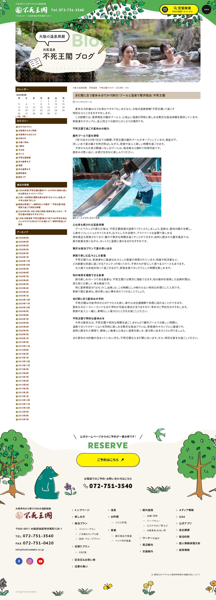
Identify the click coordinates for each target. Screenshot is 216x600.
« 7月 (18, 116)
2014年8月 (23, 350)
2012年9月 (23, 412)
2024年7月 (23, 319)
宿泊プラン (81, 523)
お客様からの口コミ (27, 134)
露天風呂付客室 (123, 536)
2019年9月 (23, 342)
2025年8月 (23, 273)
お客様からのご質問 (27, 131)
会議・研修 (152, 516)
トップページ (82, 510)
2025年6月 (23, 280)
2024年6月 (23, 323)
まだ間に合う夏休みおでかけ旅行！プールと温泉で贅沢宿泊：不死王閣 (120, 95)
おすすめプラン (25, 127)
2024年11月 (24, 303)
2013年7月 (23, 377)
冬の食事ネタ (24, 162)
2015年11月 (24, 346)
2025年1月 (23, 296)
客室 (113, 530)
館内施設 (147, 510)
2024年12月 (24, 300)
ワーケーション (151, 538)
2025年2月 (23, 292)
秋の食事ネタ (24, 169)
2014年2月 (23, 354)
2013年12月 (24, 361)
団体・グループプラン (89, 539)
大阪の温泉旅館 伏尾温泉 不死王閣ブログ (93, 88)
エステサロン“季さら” (158, 525)
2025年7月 (23, 276)
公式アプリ (185, 523)
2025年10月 (24, 265)
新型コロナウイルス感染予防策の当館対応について (177, 575)
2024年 (119, 88)
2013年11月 (24, 365)
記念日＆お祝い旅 (85, 559)
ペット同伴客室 (123, 541)
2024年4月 (23, 331)
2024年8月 (23, 315)
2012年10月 (24, 408)
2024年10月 (24, 307)
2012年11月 (24, 404)
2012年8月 (23, 416)
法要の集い (81, 566)
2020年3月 (23, 334)
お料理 (115, 516)
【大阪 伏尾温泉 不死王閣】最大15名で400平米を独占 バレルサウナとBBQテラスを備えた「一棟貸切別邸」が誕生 (44, 221)
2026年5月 (23, 245)
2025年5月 (23, 284)
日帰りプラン (82, 546)
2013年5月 (23, 385)
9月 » (25, 116)
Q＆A (182, 516)
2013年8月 (23, 373)
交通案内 (147, 551)
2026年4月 (23, 249)
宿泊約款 (184, 536)
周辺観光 (147, 544)
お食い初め (23, 142)
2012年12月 (24, 400)
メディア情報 (186, 510)
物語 (20, 165)
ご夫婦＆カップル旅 (89, 534)
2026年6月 (23, 242)
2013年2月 (23, 392)
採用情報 (184, 550)
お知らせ (22, 138)
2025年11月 (24, 261)
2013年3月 (23, 388)
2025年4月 (23, 288)
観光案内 (22, 173)
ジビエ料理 (121, 522)
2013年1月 (23, 396)
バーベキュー (153, 521)
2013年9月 (23, 369)
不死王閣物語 (24, 158)
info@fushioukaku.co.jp (29, 549)
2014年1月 (23, 358)
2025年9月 (23, 269)
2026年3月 (23, 253)
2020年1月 (23, 338)
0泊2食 (83, 552)
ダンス (21, 154)
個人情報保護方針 (190, 543)
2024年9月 (23, 311)
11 (63, 104)
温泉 (113, 510)
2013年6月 (23, 381)
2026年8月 (23, 238)
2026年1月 (23, 257)
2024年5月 (23, 327)
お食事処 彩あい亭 (156, 530)
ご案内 (21, 146)
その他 (21, 150)
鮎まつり (22, 177)
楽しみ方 (80, 516)
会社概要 (184, 530)
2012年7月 (23, 419)
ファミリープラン (87, 529)
